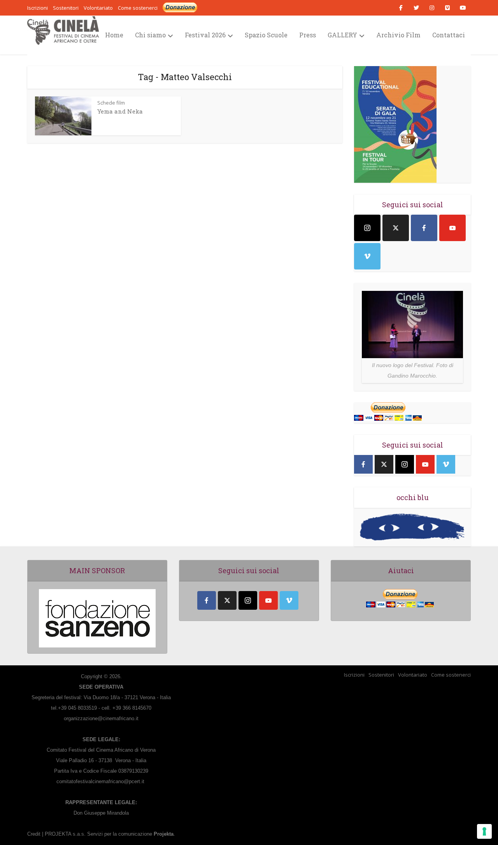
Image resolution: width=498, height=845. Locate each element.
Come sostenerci (138, 7)
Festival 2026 (205, 35)
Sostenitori (381, 674)
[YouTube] (452, 228)
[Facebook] (424, 228)
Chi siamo (150, 35)
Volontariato (412, 674)
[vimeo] (367, 256)
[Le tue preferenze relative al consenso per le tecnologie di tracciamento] (484, 831)
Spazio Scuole (266, 35)
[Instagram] (367, 228)
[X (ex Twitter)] (395, 228)
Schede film (111, 102)
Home (114, 35)
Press (307, 35)
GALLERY (342, 35)
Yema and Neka (120, 111)
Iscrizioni (354, 674)
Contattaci (448, 35)
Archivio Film (398, 35)
